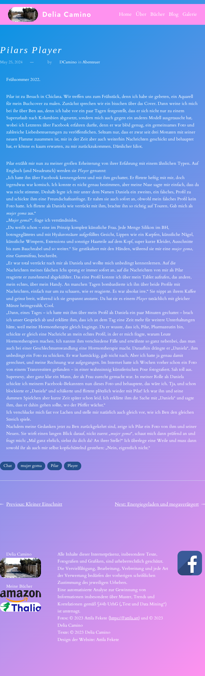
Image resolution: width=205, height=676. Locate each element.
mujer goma (31, 465)
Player (73, 465)
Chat (8, 465)
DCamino (68, 62)
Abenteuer (91, 62)
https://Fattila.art (124, 618)
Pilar (54, 465)
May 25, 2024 (11, 62)
